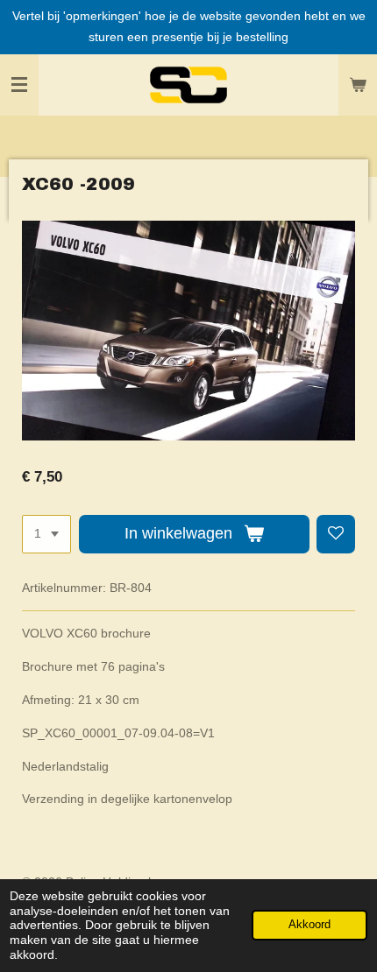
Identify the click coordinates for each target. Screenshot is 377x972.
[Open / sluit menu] (19, 85)
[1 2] (46, 534)
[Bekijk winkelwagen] (357, 85)
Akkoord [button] (309, 925)
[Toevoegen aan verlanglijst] (336, 534)
